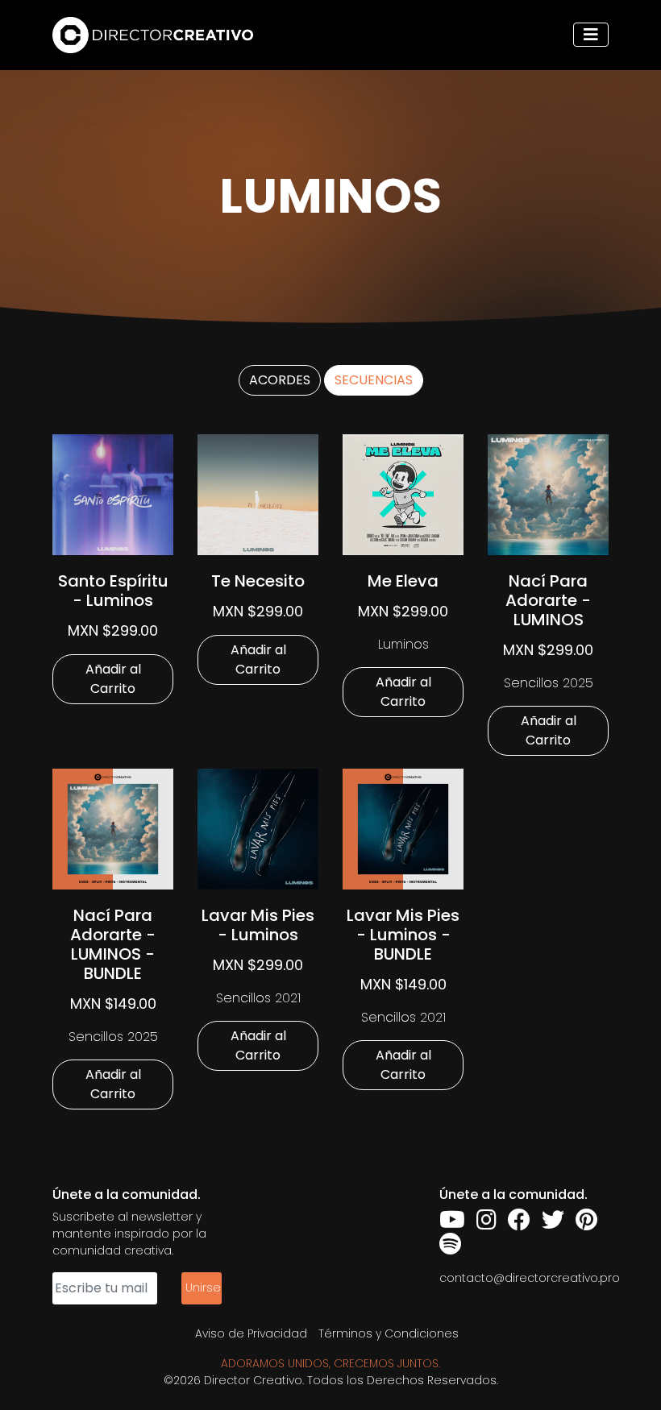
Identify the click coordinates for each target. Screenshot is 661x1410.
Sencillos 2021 (258, 998)
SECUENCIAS (374, 380)
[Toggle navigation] (591, 35)
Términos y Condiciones (388, 1333)
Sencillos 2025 (548, 683)
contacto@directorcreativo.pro (529, 1278)
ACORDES (279, 380)
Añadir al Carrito (113, 679)
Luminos (403, 644)
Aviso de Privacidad (251, 1333)
